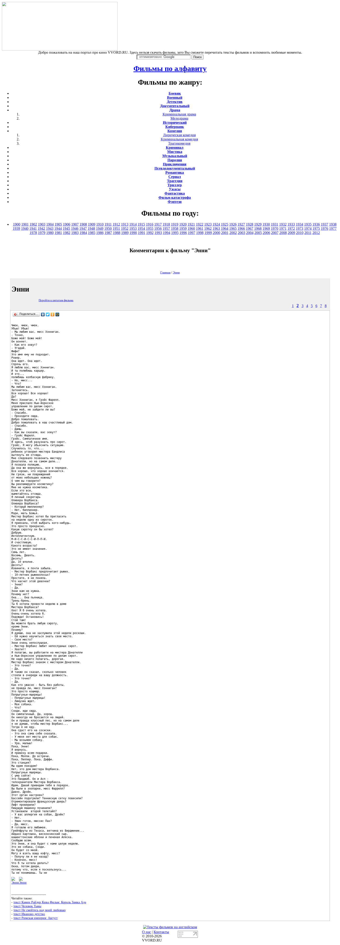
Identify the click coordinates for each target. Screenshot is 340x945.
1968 (258, 228)
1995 (175, 233)
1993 (158, 233)
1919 (174, 224)
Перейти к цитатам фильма (56, 300)
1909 (91, 224)
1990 (133, 233)
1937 (324, 224)
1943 (49, 228)
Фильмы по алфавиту (170, 68)
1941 (33, 228)
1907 (75, 224)
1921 (191, 224)
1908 (83, 224)
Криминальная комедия (179, 139)
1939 (16, 228)
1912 (116, 224)
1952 (124, 228)
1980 (50, 233)
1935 (308, 224)
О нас (146, 932)
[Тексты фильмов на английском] (170, 927)
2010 (299, 233)
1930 (266, 224)
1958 (174, 228)
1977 (333, 228)
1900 (16, 224)
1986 (100, 233)
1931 (274, 224)
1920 (183, 224)
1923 (208, 224)
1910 (100, 224)
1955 (149, 228)
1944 (58, 228)
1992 (150, 233)
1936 (316, 224)
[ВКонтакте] (42, 314)
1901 (25, 224)
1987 (108, 233)
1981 (58, 233)
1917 (158, 224)
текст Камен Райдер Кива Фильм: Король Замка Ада (49, 902)
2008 (283, 233)
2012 (316, 233)
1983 (75, 233)
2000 (216, 233)
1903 (41, 224)
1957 (166, 228)
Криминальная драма (179, 114)
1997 (191, 233)
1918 (166, 224)
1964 (224, 228)
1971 (283, 228)
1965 (233, 228)
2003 (241, 233)
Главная (165, 272)
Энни (176, 272)
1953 (133, 228)
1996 (183, 233)
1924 (216, 224)
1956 (158, 228)
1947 (83, 228)
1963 (216, 228)
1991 (141, 233)
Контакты (161, 932)
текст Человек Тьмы (27, 906)
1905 (58, 224)
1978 (33, 233)
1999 (208, 233)
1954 (141, 228)
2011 (308, 233)
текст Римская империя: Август (35, 918)
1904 (50, 224)
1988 (116, 233)
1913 (124, 224)
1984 (83, 233)
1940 (24, 228)
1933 (291, 224)
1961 (199, 228)
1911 (108, 224)
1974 (308, 228)
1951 (116, 228)
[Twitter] (47, 314)
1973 (299, 228)
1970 (274, 228)
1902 (33, 224)
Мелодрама (179, 118)
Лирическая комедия (179, 135)
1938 (333, 224)
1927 (241, 224)
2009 (291, 233)
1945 (66, 228)
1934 (299, 224)
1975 (316, 228)
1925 (224, 224)
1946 (74, 228)
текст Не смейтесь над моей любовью (39, 910)
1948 (91, 228)
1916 (149, 224)
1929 (258, 224)
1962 (208, 228)
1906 (66, 224)
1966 (241, 228)
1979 (41, 233)
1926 (233, 224)
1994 (166, 233)
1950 (108, 228)
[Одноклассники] (52, 314)
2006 (266, 233)
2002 (233, 233)
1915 (141, 224)
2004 (249, 233)
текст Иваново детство (29, 914)
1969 (266, 228)
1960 (191, 228)
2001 (225, 233)
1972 (291, 228)
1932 (283, 224)
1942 (41, 228)
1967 (249, 228)
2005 (258, 233)
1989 (125, 233)
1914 (133, 224)
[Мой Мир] (57, 314)
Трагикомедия (179, 143)
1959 (183, 228)
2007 (274, 233)
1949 (99, 228)
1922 (199, 224)
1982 (66, 233)
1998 (200, 233)
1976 (324, 228)
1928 (249, 224)
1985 (91, 233)
